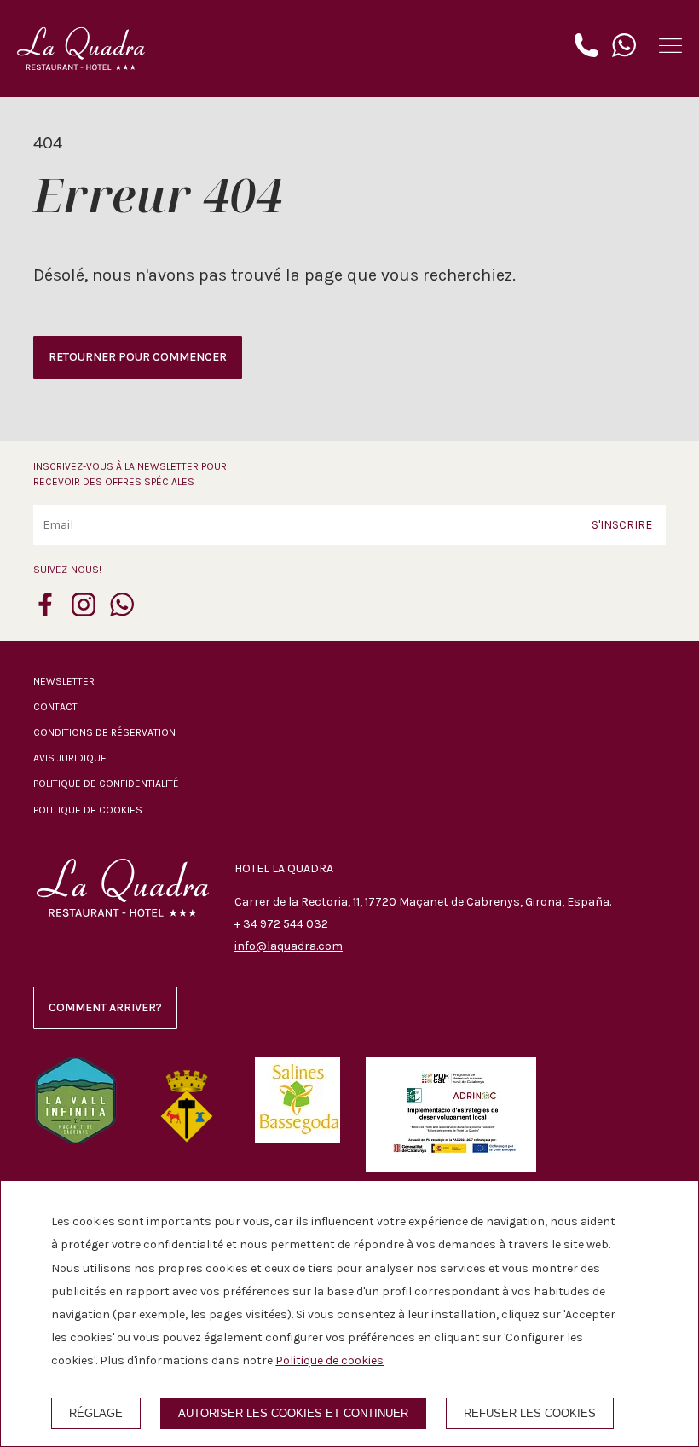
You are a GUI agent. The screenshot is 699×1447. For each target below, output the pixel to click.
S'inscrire (622, 525)
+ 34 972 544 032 (281, 924)
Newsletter (64, 681)
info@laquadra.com (288, 946)
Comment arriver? (105, 1007)
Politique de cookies (87, 810)
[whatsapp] (122, 611)
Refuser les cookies (530, 1413)
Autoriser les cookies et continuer (293, 1413)
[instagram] (83, 611)
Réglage (96, 1413)
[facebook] (45, 611)
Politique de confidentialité (106, 784)
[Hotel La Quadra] (81, 48)
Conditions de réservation (104, 732)
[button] (670, 45)
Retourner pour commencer (138, 357)
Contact (55, 707)
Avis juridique (70, 758)
